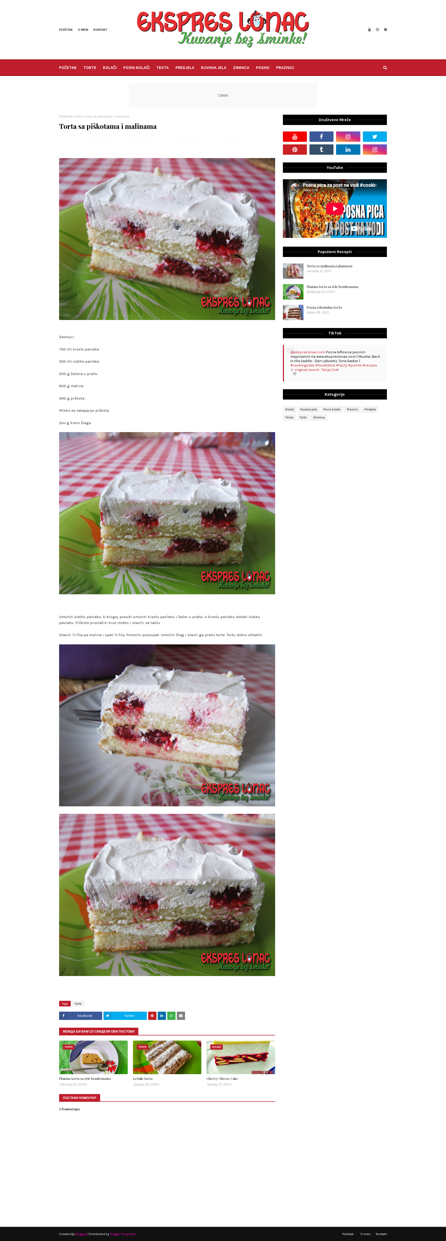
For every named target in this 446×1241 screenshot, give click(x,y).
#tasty (341, 365)
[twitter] (375, 136)
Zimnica (319, 417)
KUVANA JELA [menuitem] (213, 67)
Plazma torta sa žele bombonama (85, 1078)
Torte (78, 116)
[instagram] (377, 29)
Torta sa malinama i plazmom (329, 266)
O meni (83, 30)
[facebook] (321, 136)
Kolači (289, 409)
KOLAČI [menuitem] (110, 67)
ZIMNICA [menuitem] (241, 67)
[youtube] (369, 29)
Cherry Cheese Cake (222, 1078)
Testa (289, 417)
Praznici (352, 409)
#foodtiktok (325, 365)
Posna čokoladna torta (324, 307)
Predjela (370, 409)
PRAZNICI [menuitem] (285, 67)
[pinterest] (385, 29)
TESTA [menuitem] (162, 67)
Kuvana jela (308, 409)
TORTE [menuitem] (89, 67)
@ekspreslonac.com (307, 352)
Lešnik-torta (143, 1078)
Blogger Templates (123, 1234)
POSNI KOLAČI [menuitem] (136, 67)
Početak (66, 30)
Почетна (65, 116)
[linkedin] (348, 149)
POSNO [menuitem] (262, 67)
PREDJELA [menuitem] (185, 67)
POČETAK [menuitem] (68, 67)
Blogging (81, 1234)
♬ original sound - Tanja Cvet (314, 370)
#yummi (355, 365)
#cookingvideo (302, 365)
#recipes (370, 365)
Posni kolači (331, 409)
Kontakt (100, 30)
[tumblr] (321, 149)
